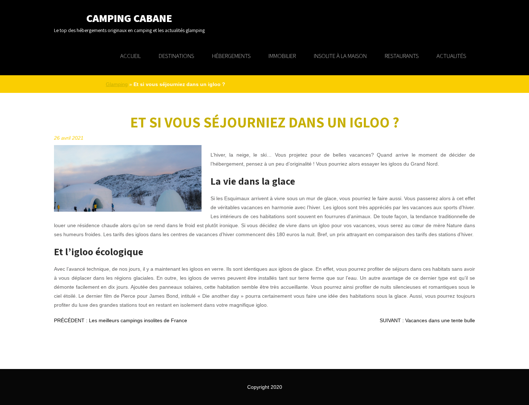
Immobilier (282, 56)
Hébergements (231, 56)
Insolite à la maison (340, 56)
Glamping (117, 84)
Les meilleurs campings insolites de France (120, 320)
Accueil (130, 56)
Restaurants (402, 56)
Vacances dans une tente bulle (427, 320)
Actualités (451, 56)
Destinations (176, 56)
